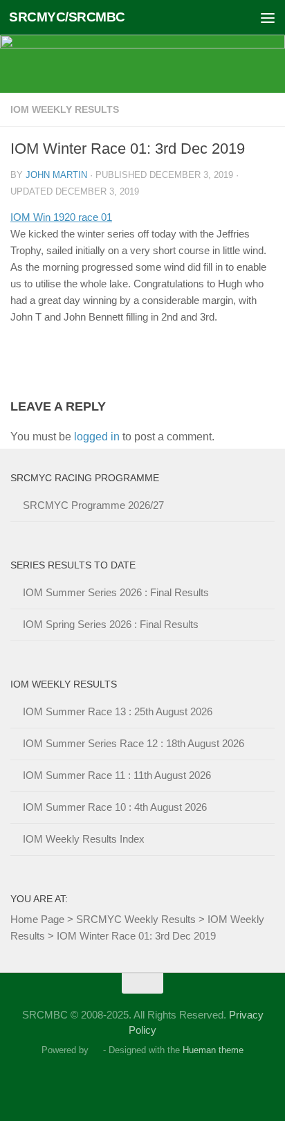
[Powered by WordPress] (95, 1050)
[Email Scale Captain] (130, 1082)
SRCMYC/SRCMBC (67, 17)
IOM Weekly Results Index (84, 839)
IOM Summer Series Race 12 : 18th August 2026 (133, 743)
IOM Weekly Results (64, 109)
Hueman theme (213, 1050)
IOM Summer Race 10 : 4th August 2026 (115, 807)
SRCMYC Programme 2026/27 (93, 505)
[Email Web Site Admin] (155, 1082)
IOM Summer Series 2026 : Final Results (116, 592)
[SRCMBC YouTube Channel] (180, 1082)
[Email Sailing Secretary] (105, 1082)
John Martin (56, 175)
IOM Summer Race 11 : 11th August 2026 (117, 775)
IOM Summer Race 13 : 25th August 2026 (117, 711)
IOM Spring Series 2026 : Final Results (111, 624)
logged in (97, 436)
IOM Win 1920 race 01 (61, 217)
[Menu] (267, 17)
